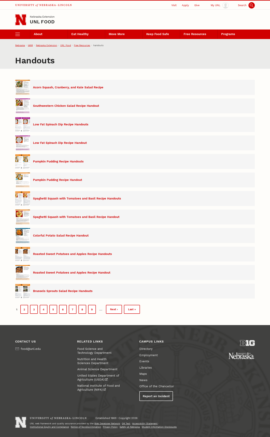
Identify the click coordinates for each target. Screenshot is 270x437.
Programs (228, 34)
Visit (174, 5)
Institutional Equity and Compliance (49, 427)
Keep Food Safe (157, 34)
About (38, 34)
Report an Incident (156, 396)
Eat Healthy (80, 34)
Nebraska (20, 45)
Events (144, 361)
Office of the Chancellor (156, 386)
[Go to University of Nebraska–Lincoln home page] (20, 20)
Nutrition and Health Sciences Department (92, 361)
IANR (30, 45)
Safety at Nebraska (130, 427)
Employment (148, 355)
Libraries (145, 367)
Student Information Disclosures (159, 427)
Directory (146, 349)
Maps (143, 374)
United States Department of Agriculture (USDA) (98, 377)
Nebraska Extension (42, 16)
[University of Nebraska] (241, 355)
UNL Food (42, 22)
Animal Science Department (97, 369)
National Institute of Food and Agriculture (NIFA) (98, 387)
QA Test (126, 423)
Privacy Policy (110, 427)
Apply (185, 5)
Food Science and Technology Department (94, 351)
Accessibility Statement (145, 423)
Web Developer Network (107, 423)
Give (197, 5)
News (143, 380)
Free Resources (195, 34)
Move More (117, 34)
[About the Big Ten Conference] (247, 343)
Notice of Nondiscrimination (86, 427)
